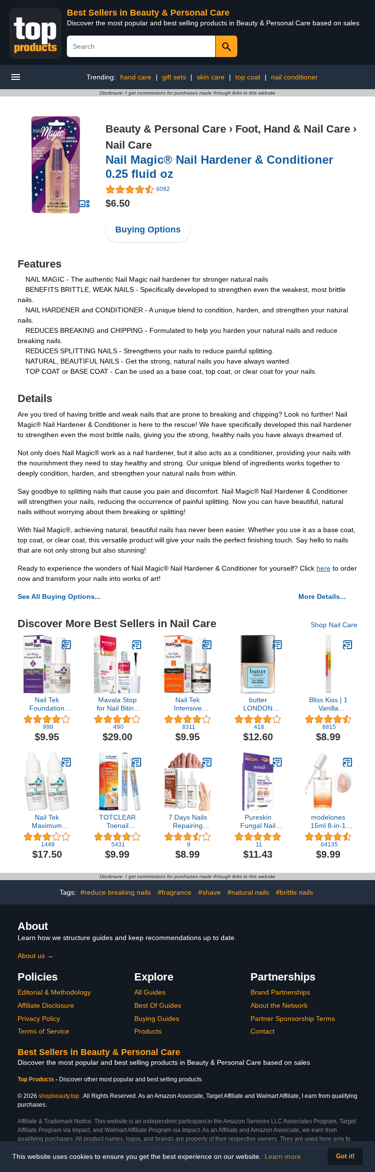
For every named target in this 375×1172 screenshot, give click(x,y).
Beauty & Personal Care (165, 129)
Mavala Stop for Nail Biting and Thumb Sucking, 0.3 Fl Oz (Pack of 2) (117, 704)
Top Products (37, 1079)
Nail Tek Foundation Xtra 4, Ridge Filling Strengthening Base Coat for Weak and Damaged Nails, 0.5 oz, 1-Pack (47, 704)
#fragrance (174, 892)
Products (148, 1031)
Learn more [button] (283, 1156)
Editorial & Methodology (54, 992)
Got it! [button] (345, 1156)
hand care (135, 77)
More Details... (322, 596)
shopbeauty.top (59, 1096)
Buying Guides (156, 1018)
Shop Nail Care (334, 625)
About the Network (279, 1005)
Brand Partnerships (280, 992)
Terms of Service (43, 1031)
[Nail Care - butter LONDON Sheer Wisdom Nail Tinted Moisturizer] (277, 644)
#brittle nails (294, 892)
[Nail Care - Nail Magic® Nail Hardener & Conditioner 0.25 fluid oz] (56, 164)
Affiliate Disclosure (46, 1005)
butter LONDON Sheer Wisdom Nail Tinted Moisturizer (258, 704)
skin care (211, 77)
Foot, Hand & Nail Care (292, 129)
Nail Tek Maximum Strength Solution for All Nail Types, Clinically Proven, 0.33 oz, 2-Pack (47, 821)
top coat (247, 77)
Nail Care (128, 145)
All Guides (150, 992)
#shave (209, 892)
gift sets (174, 77)
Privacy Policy (39, 1018)
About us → (36, 956)
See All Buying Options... (59, 596)
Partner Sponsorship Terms (292, 1018)
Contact (262, 1031)
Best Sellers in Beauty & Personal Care (148, 13)
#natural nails (248, 892)
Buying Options (148, 229)
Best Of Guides (157, 1005)
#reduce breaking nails (116, 892)
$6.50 (117, 203)
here (323, 568)
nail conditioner (294, 77)
